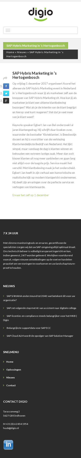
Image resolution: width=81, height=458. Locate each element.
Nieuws (22, 52)
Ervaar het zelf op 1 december (30, 195)
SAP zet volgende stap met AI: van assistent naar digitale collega (41, 308)
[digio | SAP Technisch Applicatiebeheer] (40, 14)
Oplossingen (13, 369)
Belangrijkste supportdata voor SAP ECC (29, 327)
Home (10, 52)
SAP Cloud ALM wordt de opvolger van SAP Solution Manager (40, 335)
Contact (11, 385)
